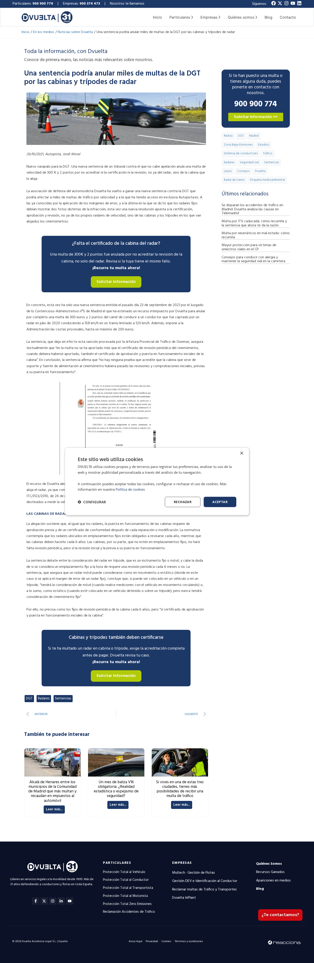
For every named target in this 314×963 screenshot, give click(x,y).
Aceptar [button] (220, 502)
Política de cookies (130, 489)
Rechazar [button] (182, 502)
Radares (44, 698)
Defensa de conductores (241, 153)
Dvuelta (260, 171)
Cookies (166, 941)
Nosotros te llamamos (127, 4)
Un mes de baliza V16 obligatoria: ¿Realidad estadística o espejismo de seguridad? (116, 789)
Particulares (117, 863)
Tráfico (267, 153)
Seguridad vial (249, 162)
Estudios (263, 144)
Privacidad (152, 941)
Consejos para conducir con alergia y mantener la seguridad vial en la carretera (253, 259)
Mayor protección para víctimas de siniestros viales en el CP (249, 247)
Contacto (288, 17)
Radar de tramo (234, 179)
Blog (268, 17)
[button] (92, 501)
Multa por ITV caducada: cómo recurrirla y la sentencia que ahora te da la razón (254, 223)
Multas (228, 135)
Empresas (182, 863)
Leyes (228, 171)
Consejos (243, 171)
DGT (29, 698)
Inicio (157, 17)
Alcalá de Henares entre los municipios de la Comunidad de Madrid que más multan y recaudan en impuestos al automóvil (52, 791)
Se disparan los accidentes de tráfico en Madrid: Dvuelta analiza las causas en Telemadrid (252, 209)
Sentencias (63, 698)
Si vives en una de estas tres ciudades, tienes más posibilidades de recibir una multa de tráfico (180, 789)
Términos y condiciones (189, 941)
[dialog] (157, 481)
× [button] (241, 453)
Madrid (254, 135)
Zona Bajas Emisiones (238, 144)
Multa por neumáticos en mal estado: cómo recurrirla (256, 235)
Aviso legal (135, 941)
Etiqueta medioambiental (267, 179)
